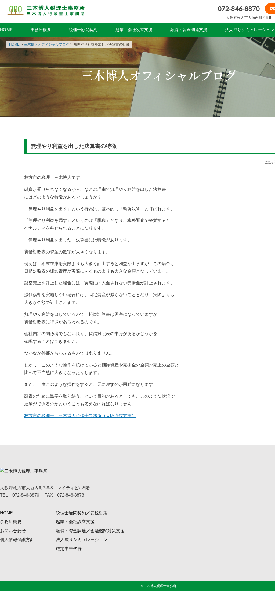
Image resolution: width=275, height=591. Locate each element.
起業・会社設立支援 (134, 29)
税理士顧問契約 (83, 29)
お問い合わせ (13, 530)
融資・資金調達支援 (188, 29)
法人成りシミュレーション (249, 29)
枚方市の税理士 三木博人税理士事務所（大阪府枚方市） (80, 415)
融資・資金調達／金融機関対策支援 (90, 530)
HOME (6, 29)
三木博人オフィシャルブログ (46, 44)
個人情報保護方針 (17, 539)
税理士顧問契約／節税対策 (81, 513)
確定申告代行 (69, 548)
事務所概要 (41, 29)
